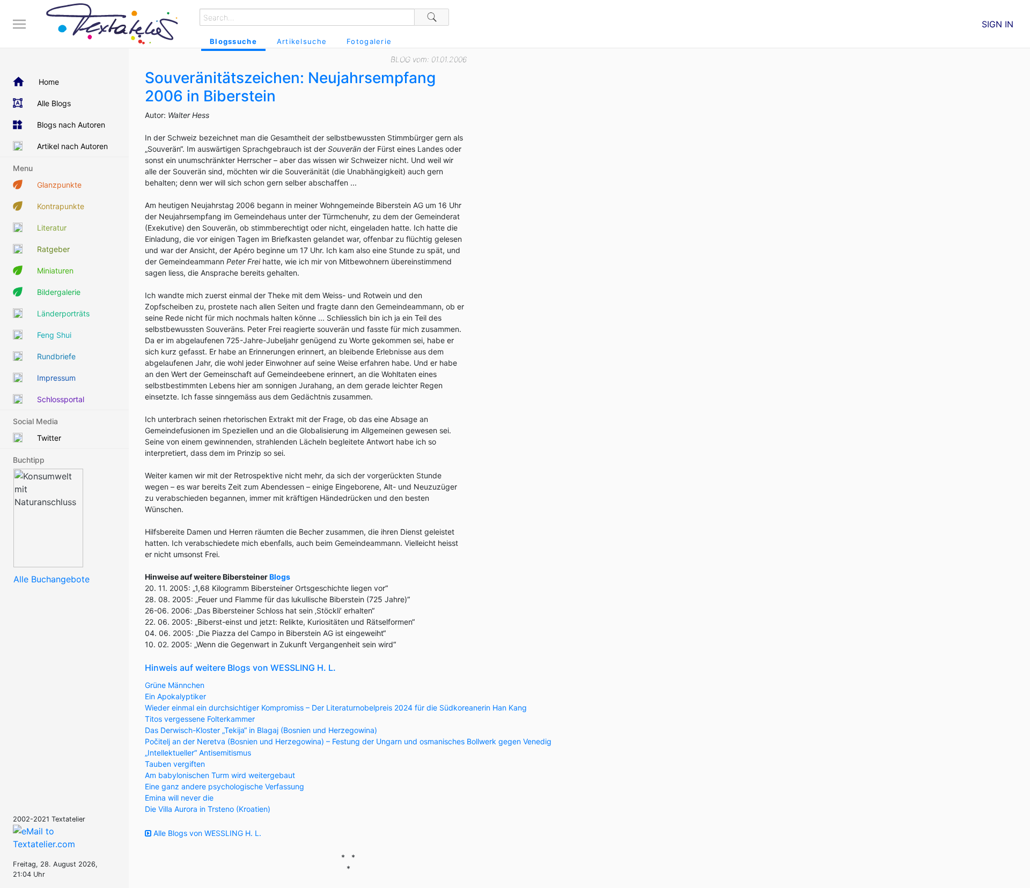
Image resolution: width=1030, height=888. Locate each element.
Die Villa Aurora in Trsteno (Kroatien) (207, 808)
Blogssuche (233, 41)
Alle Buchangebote (51, 579)
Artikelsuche (302, 41)
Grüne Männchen (174, 685)
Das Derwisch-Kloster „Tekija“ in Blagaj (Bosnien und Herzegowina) (261, 730)
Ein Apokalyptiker (175, 696)
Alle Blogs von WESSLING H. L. (206, 833)
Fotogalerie (369, 41)
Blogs (279, 576)
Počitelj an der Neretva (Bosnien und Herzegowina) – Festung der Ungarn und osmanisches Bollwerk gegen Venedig (348, 741)
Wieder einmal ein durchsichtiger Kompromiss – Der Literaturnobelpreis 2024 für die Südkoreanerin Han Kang (336, 707)
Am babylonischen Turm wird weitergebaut (220, 775)
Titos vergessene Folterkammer (200, 718)
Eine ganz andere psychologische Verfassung (224, 786)
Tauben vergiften (175, 763)
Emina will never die (179, 797)
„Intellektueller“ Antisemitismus (198, 752)
